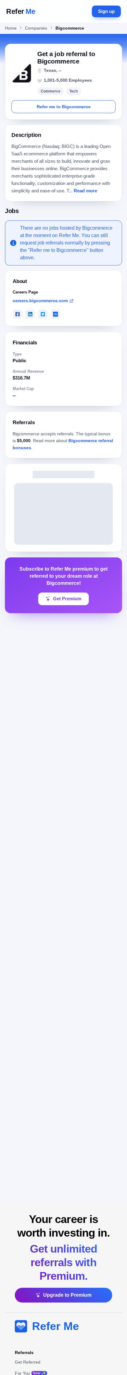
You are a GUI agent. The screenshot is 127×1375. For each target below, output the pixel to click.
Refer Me (55, 1326)
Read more (85, 190)
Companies (36, 28)
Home (11, 28)
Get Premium (67, 598)
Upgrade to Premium (67, 1295)
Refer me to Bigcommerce (64, 106)
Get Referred (27, 1362)
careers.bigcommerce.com (40, 300)
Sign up (106, 11)
